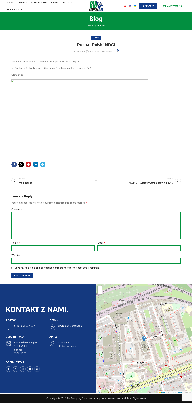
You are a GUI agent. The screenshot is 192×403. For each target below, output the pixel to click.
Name (15, 242)
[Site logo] (95, 5)
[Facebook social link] (14, 164)
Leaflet (164, 392)
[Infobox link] (26, 327)
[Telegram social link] (42, 164)
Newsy (101, 25)
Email (101, 242)
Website (15, 255)
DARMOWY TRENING (172, 6)
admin (92, 51)
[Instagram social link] (23, 369)
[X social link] (21, 164)
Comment (17, 209)
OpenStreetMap (176, 392)
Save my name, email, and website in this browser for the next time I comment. (57, 267)
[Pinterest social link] (28, 164)
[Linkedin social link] (35, 164)
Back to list (96, 180)
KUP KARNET (148, 6)
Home (90, 25)
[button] (144, 339)
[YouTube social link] (30, 369)
